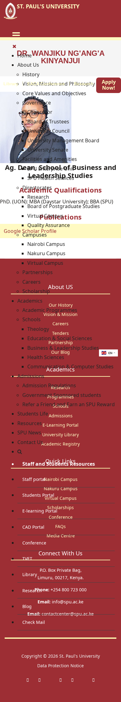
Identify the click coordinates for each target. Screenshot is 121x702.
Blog (27, 606)
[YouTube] (93, 680)
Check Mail (33, 622)
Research (84, 83)
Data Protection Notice (60, 666)
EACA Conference (46, 83)
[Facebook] (27, 680)
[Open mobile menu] (16, 35)
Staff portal (34, 479)
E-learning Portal (39, 511)
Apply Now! (109, 84)
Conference (34, 543)
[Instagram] (60, 680)
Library (29, 574)
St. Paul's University (79, 656)
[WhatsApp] (72, 680)
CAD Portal (33, 527)
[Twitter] (39, 680)
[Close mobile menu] (14, 46)
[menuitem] (24, 55)
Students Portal (38, 495)
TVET (27, 559)
